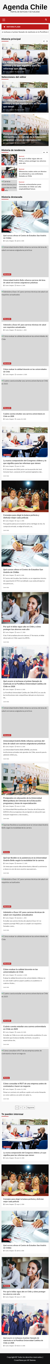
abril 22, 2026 (20, 241)
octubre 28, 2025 (21, 419)
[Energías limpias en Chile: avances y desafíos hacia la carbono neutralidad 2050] (9, 185)
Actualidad (7, 97)
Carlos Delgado (9, 71)
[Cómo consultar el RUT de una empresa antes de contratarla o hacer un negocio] (25, 1065)
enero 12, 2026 (21, 143)
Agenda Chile (25, 7)
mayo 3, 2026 (20, 71)
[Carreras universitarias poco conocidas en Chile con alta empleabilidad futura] (9, 172)
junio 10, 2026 (20, 109)
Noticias (6, 62)
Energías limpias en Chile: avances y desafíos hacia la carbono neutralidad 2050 (33, 186)
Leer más (6, 476)
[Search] (46, 20)
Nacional (21, 156)
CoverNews (19, 1360)
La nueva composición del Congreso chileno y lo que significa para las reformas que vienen (24, 103)
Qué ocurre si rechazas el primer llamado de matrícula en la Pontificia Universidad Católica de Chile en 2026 (24, 684)
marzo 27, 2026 (21, 632)
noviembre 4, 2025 (22, 374)
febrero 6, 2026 (21, 285)
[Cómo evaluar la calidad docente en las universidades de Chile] (25, 350)
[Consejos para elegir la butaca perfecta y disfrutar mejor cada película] (25, 59)
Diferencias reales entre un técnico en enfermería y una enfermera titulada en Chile (33, 161)
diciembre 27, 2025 (22, 863)
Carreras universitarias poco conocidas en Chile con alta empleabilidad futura (30, 174)
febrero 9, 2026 (21, 689)
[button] (4, 19)
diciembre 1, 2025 (22, 330)
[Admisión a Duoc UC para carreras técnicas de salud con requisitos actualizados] (25, 306)
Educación (7, 229)
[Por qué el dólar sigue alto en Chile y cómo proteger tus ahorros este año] (25, 608)
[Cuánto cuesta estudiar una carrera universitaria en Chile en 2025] (25, 395)
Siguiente (30, 1107)
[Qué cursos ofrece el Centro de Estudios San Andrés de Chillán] (25, 217)
